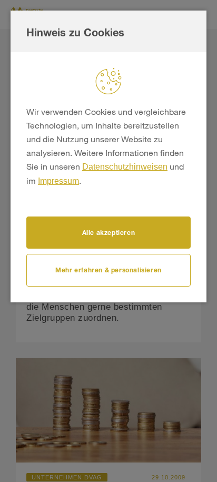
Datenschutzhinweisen (124, 166)
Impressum (58, 180)
